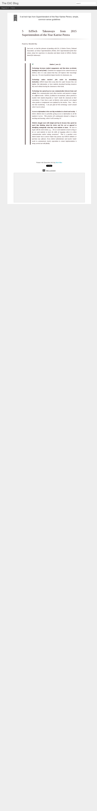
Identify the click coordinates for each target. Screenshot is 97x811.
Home (13, 8)
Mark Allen (59, 162)
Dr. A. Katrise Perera (63, 48)
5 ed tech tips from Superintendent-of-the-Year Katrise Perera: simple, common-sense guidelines (49, 18)
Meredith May (33, 44)
